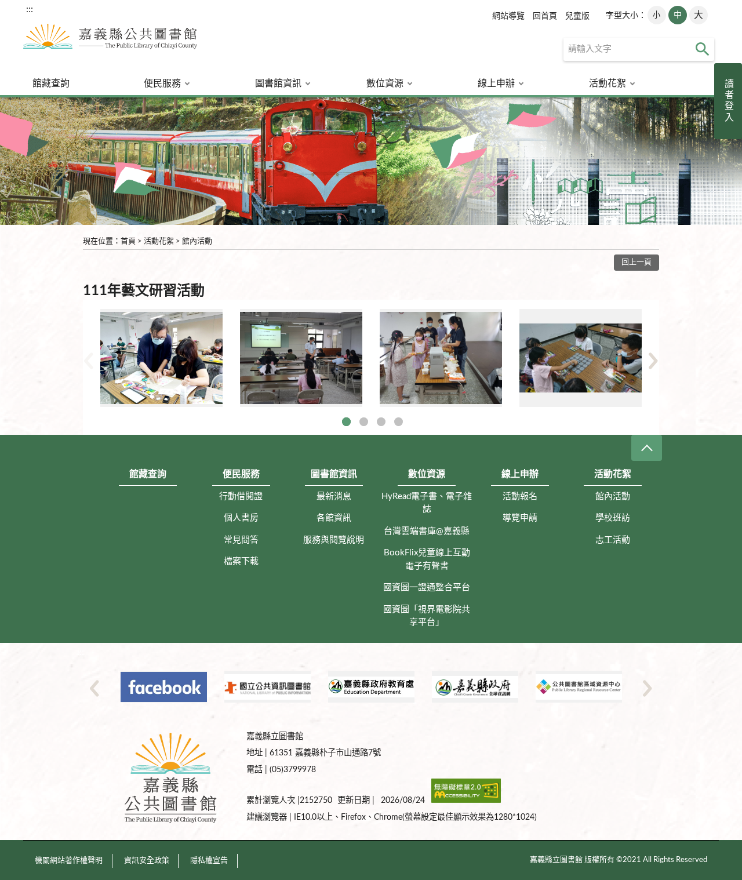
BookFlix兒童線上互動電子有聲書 (427, 559)
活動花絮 (607, 83)
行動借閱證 (241, 496)
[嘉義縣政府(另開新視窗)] (475, 687)
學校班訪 (612, 518)
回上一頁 (636, 262)
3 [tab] (381, 421)
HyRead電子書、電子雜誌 (426, 503)
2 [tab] (363, 421)
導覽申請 (520, 518)
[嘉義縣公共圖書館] (110, 41)
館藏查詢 (51, 83)
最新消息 (334, 496)
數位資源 (384, 83)
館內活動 (197, 241)
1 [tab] (346, 421)
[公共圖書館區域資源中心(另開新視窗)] (579, 687)
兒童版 (577, 16)
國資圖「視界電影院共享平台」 (426, 616)
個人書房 (241, 518)
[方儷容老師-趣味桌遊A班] (580, 358)
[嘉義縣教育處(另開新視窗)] (371, 687)
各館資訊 (334, 518)
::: (29, 9)
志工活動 (612, 540)
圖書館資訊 (278, 83)
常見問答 (241, 540)
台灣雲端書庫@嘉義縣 (427, 531)
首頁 (128, 241)
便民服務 (162, 83)
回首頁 (545, 16)
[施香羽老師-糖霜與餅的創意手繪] (441, 358)
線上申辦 (496, 83)
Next (653, 360)
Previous (88, 360)
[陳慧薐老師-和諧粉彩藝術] (161, 358)
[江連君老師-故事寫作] (301, 358)
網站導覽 (508, 16)
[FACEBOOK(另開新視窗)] (164, 687)
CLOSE (646, 448)
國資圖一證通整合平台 (426, 587)
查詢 (702, 49)
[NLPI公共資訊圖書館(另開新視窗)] (267, 687)
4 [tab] (398, 421)
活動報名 (520, 496)
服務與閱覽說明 (333, 540)
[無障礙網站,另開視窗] (466, 800)
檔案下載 (241, 561)
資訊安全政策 (146, 860)
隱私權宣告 (209, 860)
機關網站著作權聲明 (69, 860)
